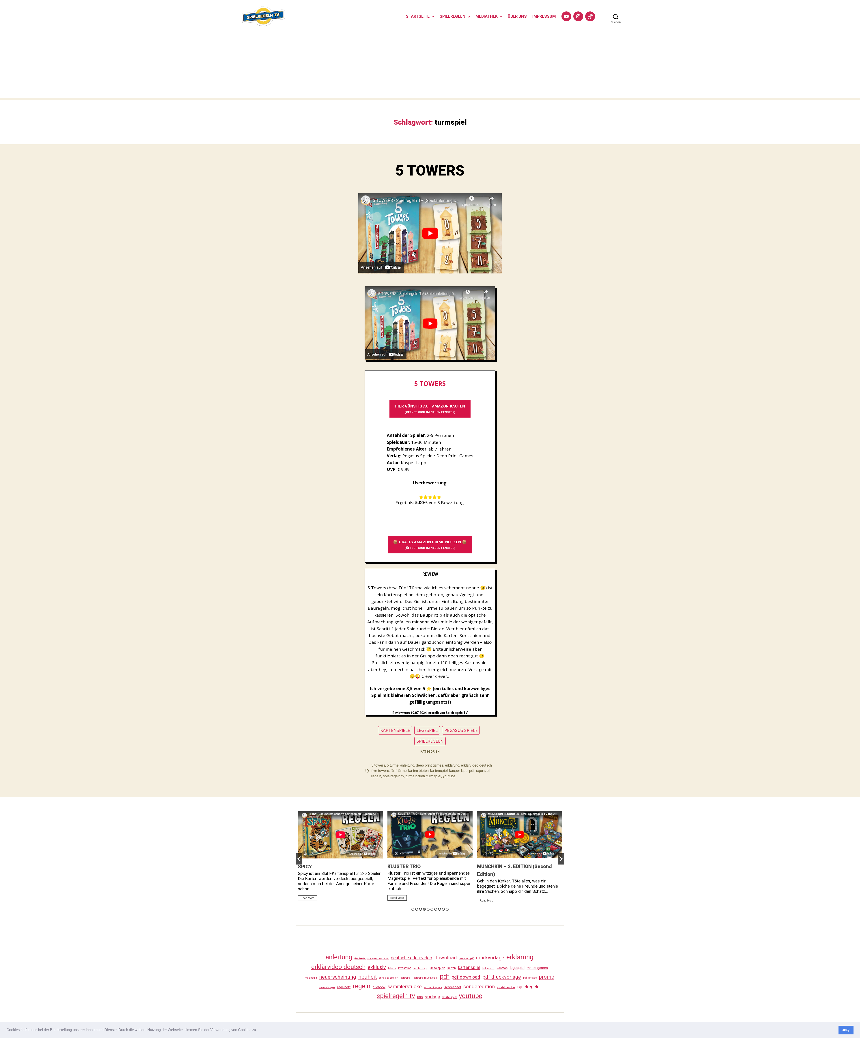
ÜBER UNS (517, 16)
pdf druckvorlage (501, 977)
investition (404, 968)
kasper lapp (458, 771)
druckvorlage (490, 957)
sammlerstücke (405, 986)
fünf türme (399, 771)
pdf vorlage (530, 977)
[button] (258, 1030)
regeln (376, 776)
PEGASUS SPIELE (461, 730)
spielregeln (528, 986)
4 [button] (424, 909)
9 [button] (443, 909)
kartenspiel (439, 771)
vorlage (432, 996)
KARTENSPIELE (395, 730)
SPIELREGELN (452, 16)
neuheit (367, 977)
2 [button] (416, 909)
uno (420, 997)
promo (546, 977)
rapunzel (483, 771)
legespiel (517, 968)
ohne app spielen (388, 977)
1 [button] (412, 909)
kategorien (488, 968)
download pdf (466, 958)
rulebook (379, 987)
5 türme (393, 765)
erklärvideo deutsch (476, 765)
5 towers (378, 765)
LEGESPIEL (427, 730)
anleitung (407, 765)
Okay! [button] (846, 1030)
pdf (472, 771)
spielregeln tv (393, 776)
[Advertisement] (430, 66)
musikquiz (311, 977)
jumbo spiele (437, 968)
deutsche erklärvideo (411, 957)
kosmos (502, 968)
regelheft (343, 987)
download (445, 958)
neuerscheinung (337, 977)
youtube (449, 776)
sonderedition (479, 986)
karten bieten (418, 771)
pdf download (466, 977)
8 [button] (439, 909)
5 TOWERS (430, 170)
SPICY (305, 866)
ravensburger (327, 987)
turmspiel (433, 776)
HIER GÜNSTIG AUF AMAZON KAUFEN (430, 409)
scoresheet (452, 987)
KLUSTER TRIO (404, 866)
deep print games (429, 765)
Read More (307, 898)
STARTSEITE (418, 16)
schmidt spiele (433, 987)
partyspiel (405, 977)
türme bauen (415, 776)
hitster (392, 968)
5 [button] (428, 909)
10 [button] (447, 909)
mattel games (537, 968)
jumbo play (420, 968)
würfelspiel (449, 997)
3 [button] (420, 909)
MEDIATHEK (486, 16)
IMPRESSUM (544, 16)
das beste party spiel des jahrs (372, 958)
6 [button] (431, 909)
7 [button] (435, 909)
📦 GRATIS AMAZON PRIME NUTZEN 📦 (430, 544)
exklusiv (377, 967)
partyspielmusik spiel (425, 977)
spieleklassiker (506, 987)
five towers (380, 771)
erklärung (452, 765)
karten (451, 968)
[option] (340, 858)
